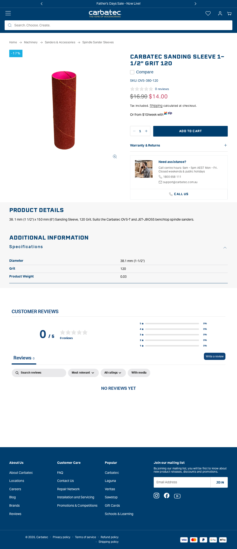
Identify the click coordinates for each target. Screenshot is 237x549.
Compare (144, 72)
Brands (14, 505)
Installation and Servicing (75, 497)
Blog (12, 497)
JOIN (220, 482)
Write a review (215, 356)
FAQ (60, 473)
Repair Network (68, 489)
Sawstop (111, 497)
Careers (15, 489)
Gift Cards (112, 505)
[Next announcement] (195, 3)
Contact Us (65, 481)
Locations (16, 481)
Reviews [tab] (23, 358)
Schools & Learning (119, 514)
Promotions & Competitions (77, 505)
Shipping (156, 105)
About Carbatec (21, 473)
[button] (229, 14)
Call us (181, 194)
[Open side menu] (8, 13)
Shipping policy (108, 541)
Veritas (110, 489)
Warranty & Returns (145, 145)
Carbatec (112, 473)
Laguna (110, 481)
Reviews (15, 514)
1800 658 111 (172, 176)
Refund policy (109, 537)
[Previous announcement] (41, 3)
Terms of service (85, 537)
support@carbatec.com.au (180, 182)
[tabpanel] (118, 403)
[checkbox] (139, 373)
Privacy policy (62, 537)
